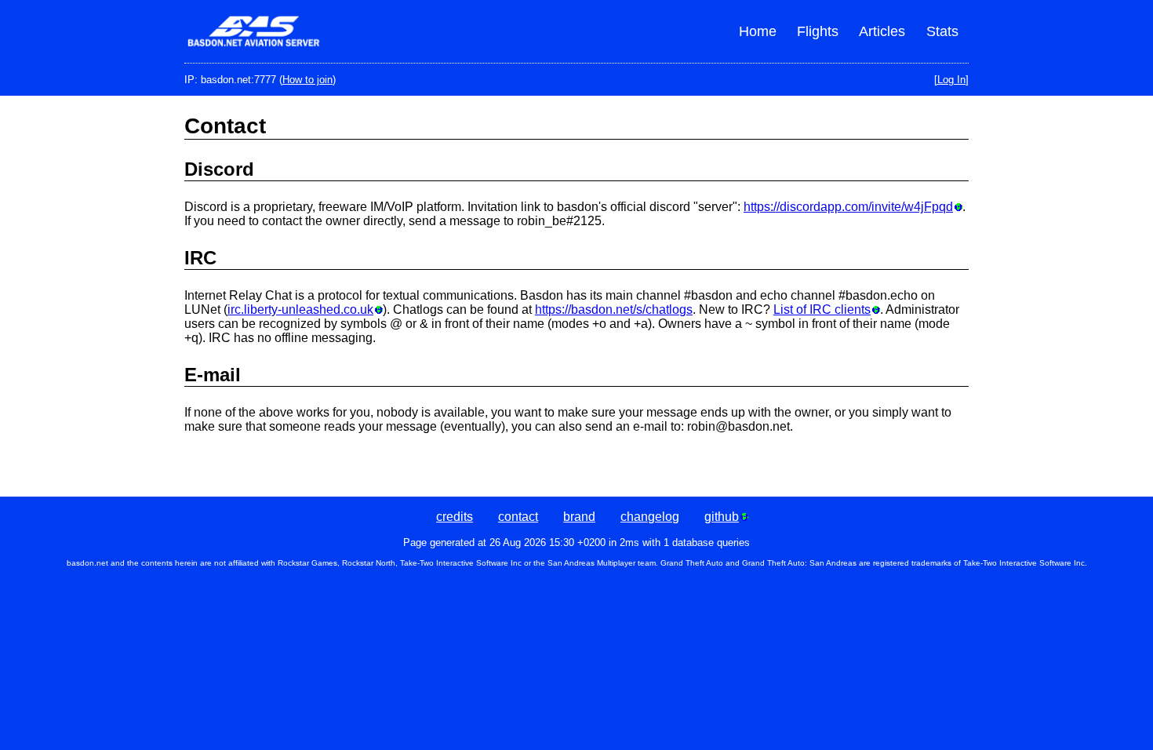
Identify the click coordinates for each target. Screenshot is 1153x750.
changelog (649, 516)
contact (518, 516)
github (721, 516)
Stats (942, 31)
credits (454, 516)
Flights (817, 31)
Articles (882, 31)
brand (579, 516)
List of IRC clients (822, 309)
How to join (307, 80)
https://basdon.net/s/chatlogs (614, 309)
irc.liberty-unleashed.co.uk (300, 309)
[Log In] (951, 80)
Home (758, 31)
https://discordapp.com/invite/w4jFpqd (848, 206)
